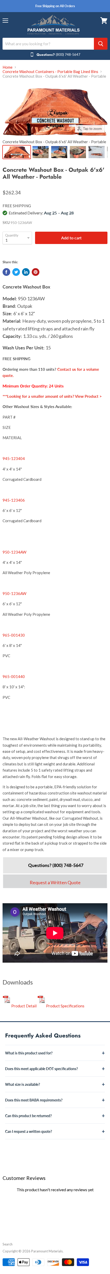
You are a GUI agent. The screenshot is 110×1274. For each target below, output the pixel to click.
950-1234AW (14, 552)
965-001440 (14, 676)
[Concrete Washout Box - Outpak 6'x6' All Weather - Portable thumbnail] (16, 152)
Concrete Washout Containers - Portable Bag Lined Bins (50, 71)
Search (8, 1244)
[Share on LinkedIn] (26, 272)
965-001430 (14, 635)
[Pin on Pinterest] (35, 272)
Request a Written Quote (55, 882)
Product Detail (23, 1006)
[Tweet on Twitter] (16, 272)
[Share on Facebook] (6, 272)
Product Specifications (64, 1006)
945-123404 (14, 458)
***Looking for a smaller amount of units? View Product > (52, 396)
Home (8, 67)
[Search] (100, 44)
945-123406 (14, 500)
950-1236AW (14, 593)
